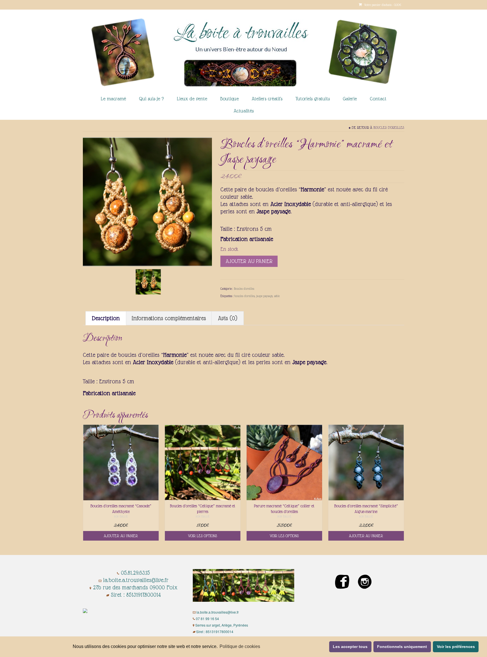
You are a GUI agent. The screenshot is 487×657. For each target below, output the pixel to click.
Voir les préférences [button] (456, 646)
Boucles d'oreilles (388, 127)
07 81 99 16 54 (207, 618)
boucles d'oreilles (244, 296)
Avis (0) (227, 318)
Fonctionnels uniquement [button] (402, 646)
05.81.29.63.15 (135, 573)
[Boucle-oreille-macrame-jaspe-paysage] (147, 201)
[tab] (105, 318)
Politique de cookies (240, 646)
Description (106, 318)
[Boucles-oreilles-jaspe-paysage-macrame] (148, 281)
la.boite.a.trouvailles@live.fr (136, 580)
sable (277, 296)
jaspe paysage (264, 296)
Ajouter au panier (249, 261)
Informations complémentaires (169, 318)
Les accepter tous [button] (350, 646)
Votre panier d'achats (382, 4)
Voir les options (202, 536)
